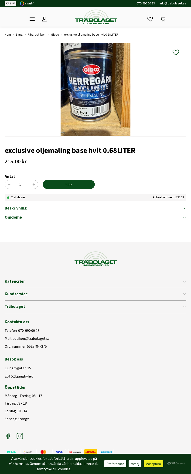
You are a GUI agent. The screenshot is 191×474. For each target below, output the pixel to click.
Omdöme (13, 217)
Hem (8, 34)
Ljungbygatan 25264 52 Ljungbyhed (19, 372)
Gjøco (55, 34)
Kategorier (15, 281)
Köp (69, 184)
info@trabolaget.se (173, 3)
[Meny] (32, 19)
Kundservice (16, 294)
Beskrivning (16, 208)
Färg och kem (37, 34)
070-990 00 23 (145, 3)
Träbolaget (15, 306)
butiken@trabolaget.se (31, 339)
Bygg (19, 34)
